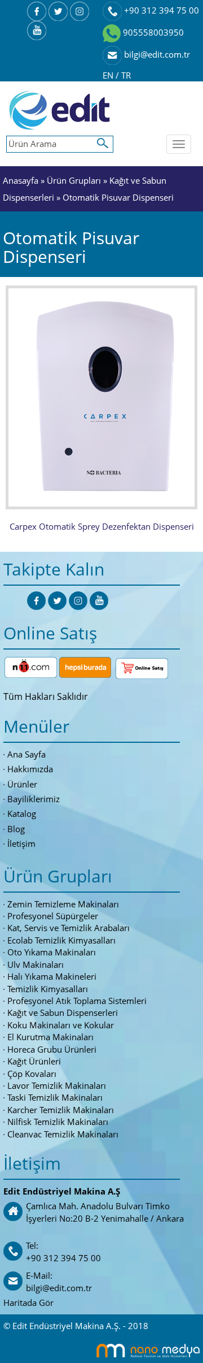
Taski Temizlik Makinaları (55, 1097)
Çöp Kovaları (31, 1073)
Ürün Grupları (75, 180)
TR (126, 75)
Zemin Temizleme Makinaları (63, 904)
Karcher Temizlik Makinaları (60, 1109)
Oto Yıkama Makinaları (51, 952)
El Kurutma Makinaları (50, 1036)
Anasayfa (20, 180)
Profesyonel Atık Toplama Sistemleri (77, 1000)
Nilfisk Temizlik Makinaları (57, 1121)
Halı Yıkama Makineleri (51, 976)
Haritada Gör (28, 1302)
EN (109, 75)
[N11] (31, 666)
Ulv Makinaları (35, 964)
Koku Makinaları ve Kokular (60, 1025)
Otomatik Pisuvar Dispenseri (118, 197)
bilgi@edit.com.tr (156, 54)
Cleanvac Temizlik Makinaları (62, 1134)
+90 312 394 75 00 (160, 10)
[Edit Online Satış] (142, 666)
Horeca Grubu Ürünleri (51, 1049)
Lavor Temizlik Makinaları (56, 1085)
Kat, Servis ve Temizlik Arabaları (68, 927)
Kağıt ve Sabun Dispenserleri (62, 1012)
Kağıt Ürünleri (34, 1061)
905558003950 (152, 32)
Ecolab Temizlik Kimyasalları (61, 940)
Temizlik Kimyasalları (47, 988)
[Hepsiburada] (85, 666)
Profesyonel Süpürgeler (52, 915)
